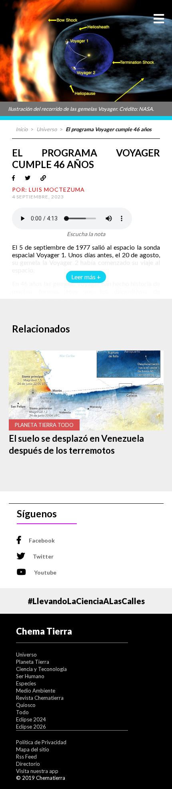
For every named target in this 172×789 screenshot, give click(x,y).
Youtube (45, 572)
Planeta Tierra (32, 662)
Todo (22, 712)
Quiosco (26, 705)
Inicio (22, 129)
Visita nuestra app (37, 771)
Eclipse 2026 (31, 726)
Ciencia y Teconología (41, 669)
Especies (26, 683)
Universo (46, 129)
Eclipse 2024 (31, 719)
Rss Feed (26, 756)
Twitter (43, 556)
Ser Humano (30, 676)
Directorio (28, 764)
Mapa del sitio (32, 749)
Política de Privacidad (41, 742)
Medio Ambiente (35, 690)
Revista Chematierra (40, 698)
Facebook (42, 540)
